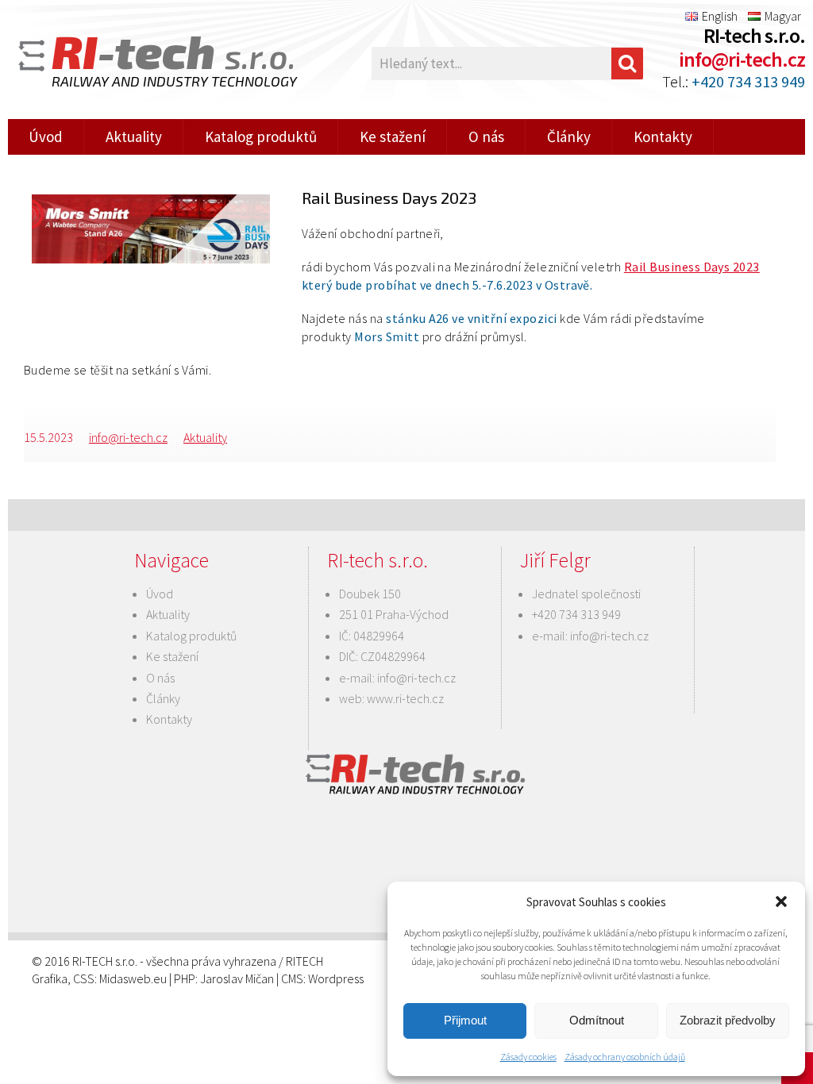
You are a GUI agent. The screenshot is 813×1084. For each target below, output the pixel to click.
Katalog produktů (261, 136)
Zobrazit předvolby (728, 1020)
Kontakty (663, 136)
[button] (781, 901)
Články (569, 136)
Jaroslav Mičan (237, 978)
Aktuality (134, 136)
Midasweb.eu (133, 978)
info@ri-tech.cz (742, 59)
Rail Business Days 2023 (692, 267)
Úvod (46, 136)
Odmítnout (596, 1020)
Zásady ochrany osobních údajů (624, 1057)
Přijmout (465, 1020)
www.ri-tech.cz (405, 698)
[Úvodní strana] (135, 63)
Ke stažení (393, 136)
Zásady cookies (528, 1057)
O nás (486, 136)
